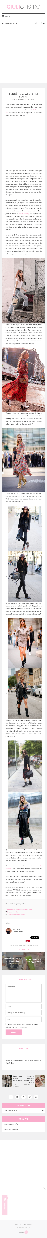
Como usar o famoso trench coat (19, 909)
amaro (15, 945)
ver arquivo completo (11, 1129)
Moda (24, 945)
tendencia (29, 945)
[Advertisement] (23, 54)
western (35, 945)
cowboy (19, 945)
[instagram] (38, 23)
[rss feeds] (44, 23)
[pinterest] (41, 23)
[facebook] (36, 23)
